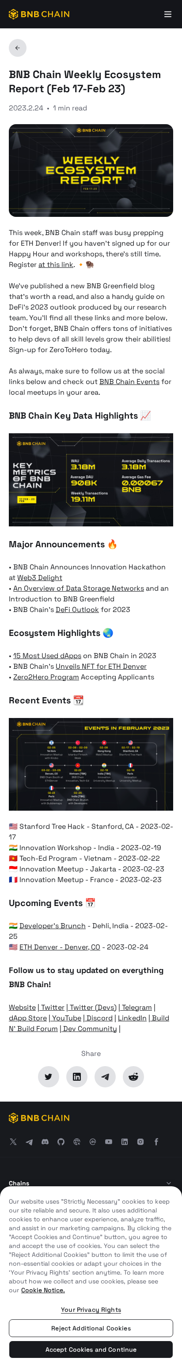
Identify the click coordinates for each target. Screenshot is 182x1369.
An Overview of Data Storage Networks (78, 588)
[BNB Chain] (39, 14)
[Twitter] (48, 1076)
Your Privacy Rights (91, 1310)
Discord (99, 1018)
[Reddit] (133, 1076)
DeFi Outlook (77, 609)
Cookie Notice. (43, 1290)
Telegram (136, 1007)
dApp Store (28, 1018)
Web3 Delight (39, 577)
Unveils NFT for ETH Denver (101, 666)
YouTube (65, 1018)
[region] (91, 1277)
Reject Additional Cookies (91, 1328)
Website (22, 1007)
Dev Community (89, 1028)
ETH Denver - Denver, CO (59, 947)
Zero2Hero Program (46, 677)
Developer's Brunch (52, 925)
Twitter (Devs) (92, 1007)
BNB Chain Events (129, 381)
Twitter (51, 1007)
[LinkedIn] (76, 1076)
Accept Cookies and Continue (91, 1349)
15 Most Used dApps (47, 655)
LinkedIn (132, 1018)
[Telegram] (105, 1076)
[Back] (18, 48)
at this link (55, 264)
